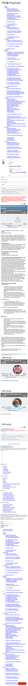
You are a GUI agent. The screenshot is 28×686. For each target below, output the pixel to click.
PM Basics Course (11, 21)
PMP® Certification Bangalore (13, 109)
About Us (5, 466)
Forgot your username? (21, 172)
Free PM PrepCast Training (12, 68)
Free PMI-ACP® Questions (9, 495)
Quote (10, 357)
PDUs (6, 50)
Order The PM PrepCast (12, 8)
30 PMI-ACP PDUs (11, 58)
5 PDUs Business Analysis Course (14, 63)
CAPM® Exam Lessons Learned (14, 151)
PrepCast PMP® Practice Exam (9, 511)
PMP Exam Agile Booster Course (14, 11)
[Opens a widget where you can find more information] (22, 683)
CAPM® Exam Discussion (12, 150)
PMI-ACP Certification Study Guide (14, 114)
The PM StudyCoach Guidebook (14, 17)
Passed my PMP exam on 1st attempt (10, 193)
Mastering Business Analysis (9, 500)
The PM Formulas (11, 14)
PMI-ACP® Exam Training (9, 507)
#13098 (24, 395)
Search (2, 184)
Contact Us (5, 478)
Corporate (7, 87)
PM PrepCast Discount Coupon (9, 486)
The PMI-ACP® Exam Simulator (14, 32)
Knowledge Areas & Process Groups (14, 102)
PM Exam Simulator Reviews (13, 130)
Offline (24, 374)
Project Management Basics (9, 498)
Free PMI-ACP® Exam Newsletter (14, 79)
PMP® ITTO (10, 107)
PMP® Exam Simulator (8, 504)
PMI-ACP (6, 449)
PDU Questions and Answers (13, 154)
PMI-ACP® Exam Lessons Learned (14, 148)
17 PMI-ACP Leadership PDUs (13, 59)
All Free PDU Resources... (12, 86)
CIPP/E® (7, 49)
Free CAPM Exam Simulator (13, 82)
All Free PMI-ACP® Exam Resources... (15, 80)
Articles (6, 97)
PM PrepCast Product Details (13, 9)
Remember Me (13, 172)
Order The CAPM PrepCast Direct (14, 40)
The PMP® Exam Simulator (13, 13)
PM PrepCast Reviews (11, 128)
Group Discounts (10, 25)
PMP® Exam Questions (12, 108)
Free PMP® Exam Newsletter (13, 73)
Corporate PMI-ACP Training (13, 36)
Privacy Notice (6, 473)
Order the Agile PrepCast (12, 27)
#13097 (24, 362)
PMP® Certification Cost (12, 100)
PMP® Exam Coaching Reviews (14, 133)
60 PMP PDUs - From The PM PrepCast (15, 52)
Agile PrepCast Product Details (13, 28)
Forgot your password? (8, 529)
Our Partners (5, 470)
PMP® (6, 7)
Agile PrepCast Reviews (12, 131)
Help (4, 479)
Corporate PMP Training (12, 24)
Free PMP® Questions (7, 494)
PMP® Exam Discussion (12, 142)
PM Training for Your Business (13, 94)
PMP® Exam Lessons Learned (13, 143)
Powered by (10, 443)
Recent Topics (4, 179)
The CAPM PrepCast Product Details (14, 43)
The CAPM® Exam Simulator (13, 46)
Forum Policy (4, 182)
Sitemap (4, 482)
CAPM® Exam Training (8, 509)
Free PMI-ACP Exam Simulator (13, 77)
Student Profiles (10, 138)
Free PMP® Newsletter (8, 492)
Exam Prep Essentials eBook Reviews (15, 135)
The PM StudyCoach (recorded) (13, 15)
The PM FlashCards (11, 18)
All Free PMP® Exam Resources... (14, 75)
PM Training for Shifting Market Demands (16, 93)
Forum (6, 141)
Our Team (5, 467)
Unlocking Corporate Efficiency (13, 90)
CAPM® (7, 39)
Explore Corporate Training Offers (14, 88)
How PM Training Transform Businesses (15, 92)
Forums (3, 177)
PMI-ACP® (7, 26)
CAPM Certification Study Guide (14, 116)
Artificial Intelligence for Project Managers (16, 66)
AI (5, 65)
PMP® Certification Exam (12, 104)
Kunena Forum (16, 443)
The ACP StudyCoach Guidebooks (14, 31)
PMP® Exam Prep (7, 510)
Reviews (6, 127)
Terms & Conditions (7, 472)
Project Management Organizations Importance (16, 125)
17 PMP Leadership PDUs (12, 55)
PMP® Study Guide (11, 99)
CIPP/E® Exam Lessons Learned (14, 157)
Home (6, 6)
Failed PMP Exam (11, 111)
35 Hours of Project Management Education (16, 101)
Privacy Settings (6, 488)
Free (6, 67)
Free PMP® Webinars (11, 74)
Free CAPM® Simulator (8, 497)
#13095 (24, 212)
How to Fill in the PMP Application (14, 103)
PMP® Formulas (10, 110)
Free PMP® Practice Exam (12, 70)
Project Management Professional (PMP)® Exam (13, 189)
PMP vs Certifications (11, 122)
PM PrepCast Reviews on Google (14, 129)
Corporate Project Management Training (11, 483)
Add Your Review (11, 137)
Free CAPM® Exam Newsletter (13, 83)
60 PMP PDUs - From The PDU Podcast (15, 53)
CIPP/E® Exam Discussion (12, 156)
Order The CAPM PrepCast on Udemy (15, 41)
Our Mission (5, 469)
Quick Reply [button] (3, 357)
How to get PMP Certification (13, 106)
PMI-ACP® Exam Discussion (13, 147)
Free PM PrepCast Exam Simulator (14, 69)
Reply (7, 357)
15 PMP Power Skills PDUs (13, 54)
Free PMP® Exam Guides (12, 72)
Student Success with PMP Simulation (15, 96)
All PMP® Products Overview (13, 19)
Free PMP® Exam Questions (13, 144)
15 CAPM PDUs (10, 61)
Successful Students (11, 140)
